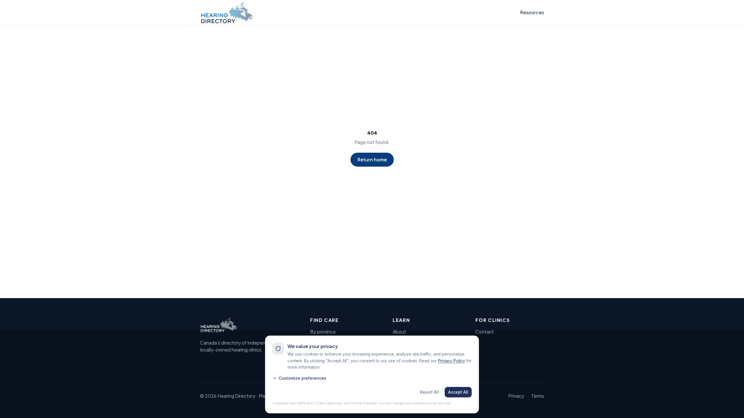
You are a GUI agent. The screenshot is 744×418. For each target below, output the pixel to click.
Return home (372, 159)
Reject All (429, 392)
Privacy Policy (451, 360)
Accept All (458, 392)
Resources (532, 12)
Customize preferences (302, 378)
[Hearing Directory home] (227, 12)
